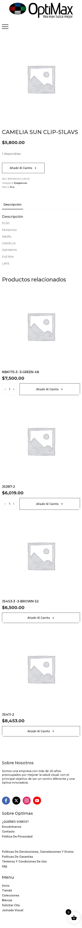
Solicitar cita (11, 905)
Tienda (7, 890)
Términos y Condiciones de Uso (24, 847)
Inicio (6, 885)
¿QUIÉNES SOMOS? (15, 821)
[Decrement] (5, 389)
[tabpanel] (41, 239)
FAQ (4, 866)
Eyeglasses (20, 183)
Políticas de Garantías (17, 856)
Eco (12, 187)
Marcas (7, 900)
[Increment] (14, 389)
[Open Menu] (5, 26)
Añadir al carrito (21, 168)
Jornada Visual (12, 910)
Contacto (8, 831)
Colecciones (10, 895)
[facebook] (6, 801)
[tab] (12, 204)
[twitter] (16, 801)
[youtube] (37, 801)
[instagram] (27, 801)
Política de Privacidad (17, 836)
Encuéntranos (11, 826)
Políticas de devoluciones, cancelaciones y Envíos (38, 851)
